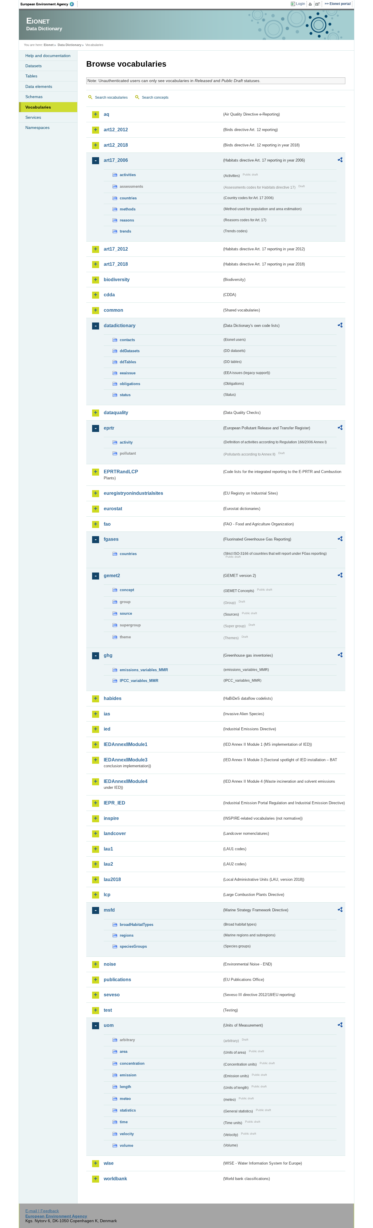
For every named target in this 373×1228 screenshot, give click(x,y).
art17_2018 (116, 264)
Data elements (38, 86)
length (125, 1087)
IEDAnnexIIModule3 (125, 759)
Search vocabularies (111, 97)
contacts (127, 340)
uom (109, 1025)
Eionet (49, 45)
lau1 (108, 848)
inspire (111, 818)
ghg (108, 655)
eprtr (109, 428)
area (123, 1051)
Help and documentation (48, 55)
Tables (31, 76)
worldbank (115, 1178)
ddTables (128, 362)
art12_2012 (116, 129)
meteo (125, 1098)
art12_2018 (116, 145)
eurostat (113, 508)
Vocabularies (38, 107)
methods (128, 209)
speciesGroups (133, 946)
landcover (115, 833)
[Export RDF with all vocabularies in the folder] (340, 160)
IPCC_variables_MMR (139, 680)
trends (125, 231)
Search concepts (155, 97)
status (125, 395)
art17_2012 (116, 249)
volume (126, 1145)
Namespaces (37, 127)
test (108, 1010)
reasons (127, 220)
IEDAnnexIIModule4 (125, 781)
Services (33, 117)
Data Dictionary (69, 45)
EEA (49, 4)
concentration (132, 1063)
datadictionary (120, 325)
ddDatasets (130, 351)
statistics (128, 1110)
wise (109, 1163)
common (113, 310)
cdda (109, 294)
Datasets (33, 65)
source (126, 613)
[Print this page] (311, 4)
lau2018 (112, 879)
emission (128, 1075)
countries (128, 198)
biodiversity (117, 279)
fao (107, 524)
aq (106, 114)
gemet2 (112, 575)
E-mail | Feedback (42, 1210)
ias (107, 713)
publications (117, 979)
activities (128, 175)
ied (107, 728)
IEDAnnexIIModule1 (125, 744)
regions (126, 935)
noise (110, 964)
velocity (127, 1134)
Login (300, 4)
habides (113, 698)
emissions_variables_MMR (144, 670)
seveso (112, 994)
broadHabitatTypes (136, 924)
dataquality (116, 412)
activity (126, 442)
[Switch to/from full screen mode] (318, 4)
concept (127, 590)
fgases (111, 539)
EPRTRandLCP (121, 471)
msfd (109, 910)
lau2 (108, 864)
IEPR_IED (114, 802)
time (124, 1122)
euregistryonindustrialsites (133, 493)
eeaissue (128, 373)
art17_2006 (116, 160)
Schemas (34, 96)
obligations (130, 384)
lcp (107, 894)
